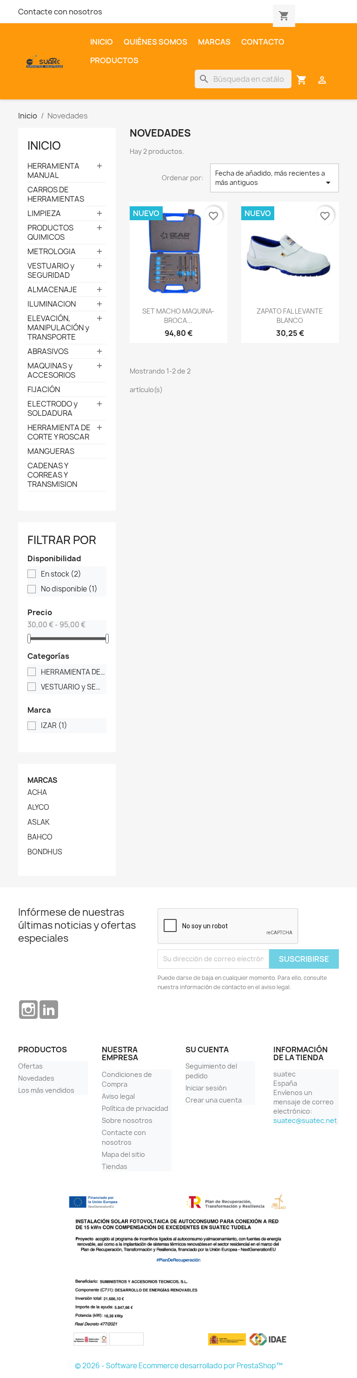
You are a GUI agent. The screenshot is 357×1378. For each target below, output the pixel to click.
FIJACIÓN (43, 389)
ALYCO (38, 807)
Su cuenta (207, 1049)
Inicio (101, 42)
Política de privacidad (135, 1108)
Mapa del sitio (123, 1154)
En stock (61, 574)
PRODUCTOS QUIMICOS (50, 232)
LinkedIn (49, 1009)
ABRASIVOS (47, 351)
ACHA (37, 792)
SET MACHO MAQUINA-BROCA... (178, 316)
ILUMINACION (51, 304)
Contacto (262, 42)
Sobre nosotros (127, 1120)
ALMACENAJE (52, 289)
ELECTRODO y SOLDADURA (52, 408)
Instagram (28, 1009)
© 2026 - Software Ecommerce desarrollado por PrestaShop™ (179, 1366)
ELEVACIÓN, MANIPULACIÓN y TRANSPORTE (58, 327)
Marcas (214, 42)
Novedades (36, 1078)
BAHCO (40, 837)
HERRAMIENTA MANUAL (53, 170)
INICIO (44, 145)
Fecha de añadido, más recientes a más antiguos (274, 178)
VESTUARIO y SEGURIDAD (50, 270)
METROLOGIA (51, 251)
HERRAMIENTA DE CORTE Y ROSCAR (59, 432)
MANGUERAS (50, 451)
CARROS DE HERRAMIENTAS (55, 194)
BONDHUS (44, 852)
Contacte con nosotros (60, 12)
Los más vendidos (46, 1090)
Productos (114, 60)
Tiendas (114, 1166)
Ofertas (30, 1066)
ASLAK (38, 822)
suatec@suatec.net (305, 1120)
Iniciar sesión (206, 1087)
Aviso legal (118, 1096)
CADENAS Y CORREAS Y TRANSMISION (52, 474)
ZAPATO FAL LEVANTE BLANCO (290, 316)
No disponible (69, 589)
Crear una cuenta (213, 1100)
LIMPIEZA (44, 213)
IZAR (54, 725)
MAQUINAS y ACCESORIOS (51, 370)
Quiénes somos (155, 42)
